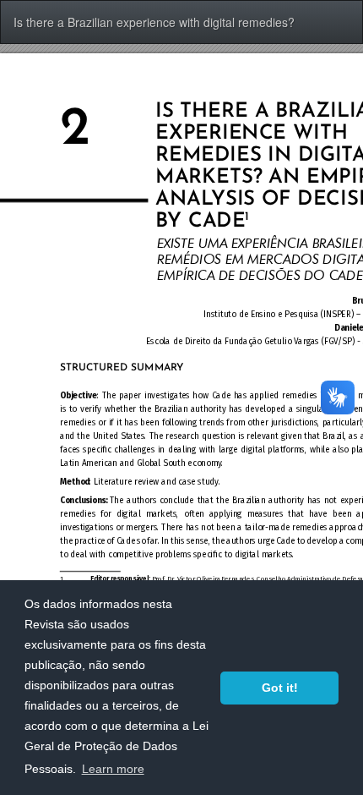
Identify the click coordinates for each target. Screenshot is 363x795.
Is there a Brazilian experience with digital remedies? (154, 22)
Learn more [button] (113, 769)
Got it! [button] (280, 687)
